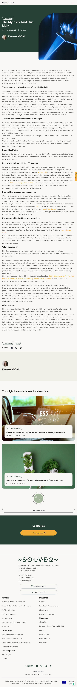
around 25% (42, 172)
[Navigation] (73, 2)
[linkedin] (12, 348)
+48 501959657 (40, 592)
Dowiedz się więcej (71, 682)
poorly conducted (49, 209)
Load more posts (38, 510)
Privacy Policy (38, 671)
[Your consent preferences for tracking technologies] (73, 684)
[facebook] (16, 348)
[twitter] (21, 348)
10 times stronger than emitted (21, 183)
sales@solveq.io (40, 586)
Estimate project (37, 533)
